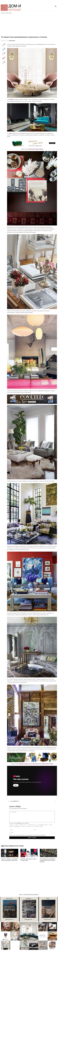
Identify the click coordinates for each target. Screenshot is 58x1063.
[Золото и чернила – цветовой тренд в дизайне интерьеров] (9, 854)
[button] (56, 909)
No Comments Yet (15, 801)
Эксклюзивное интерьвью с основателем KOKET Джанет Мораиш (48, 860)
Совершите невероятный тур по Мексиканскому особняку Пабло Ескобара (36, 763)
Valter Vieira (12, 40)
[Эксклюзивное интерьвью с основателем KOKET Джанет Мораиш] (48, 854)
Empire (11, 99)
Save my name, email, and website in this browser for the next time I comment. (27, 835)
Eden (11, 133)
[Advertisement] (29, 26)
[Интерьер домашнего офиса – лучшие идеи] (29, 854)
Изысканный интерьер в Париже (35, 149)
